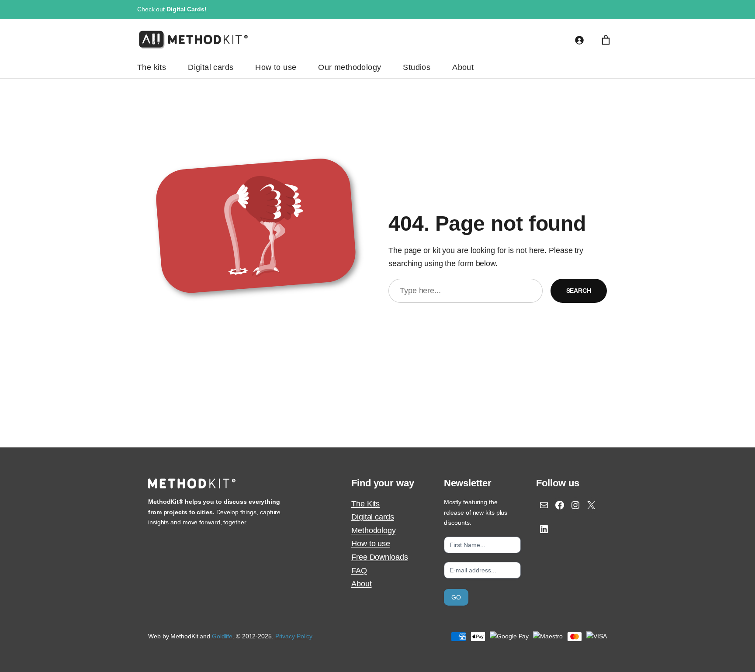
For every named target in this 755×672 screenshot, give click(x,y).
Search (578, 290)
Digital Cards (185, 9)
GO (456, 597)
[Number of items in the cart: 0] (606, 40)
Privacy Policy (294, 636)
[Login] (579, 40)
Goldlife (222, 636)
